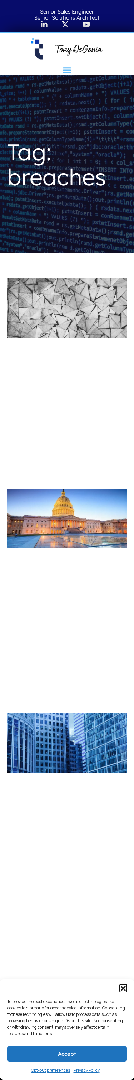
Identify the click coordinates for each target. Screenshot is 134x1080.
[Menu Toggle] (67, 70)
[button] (123, 987)
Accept (67, 1053)
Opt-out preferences (50, 1070)
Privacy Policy (87, 1070)
